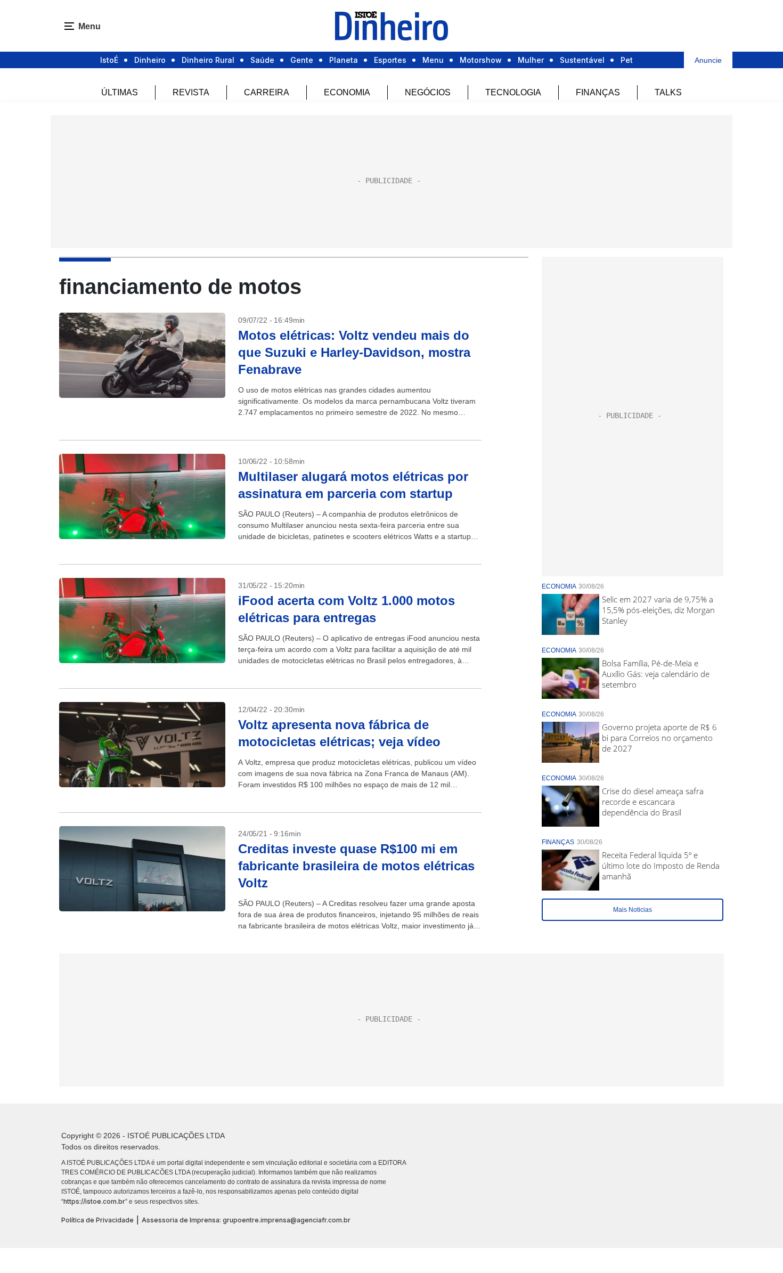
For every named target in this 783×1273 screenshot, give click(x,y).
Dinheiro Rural (208, 59)
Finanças (598, 92)
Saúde (262, 59)
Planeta (343, 59)
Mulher (531, 59)
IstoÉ (109, 59)
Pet (627, 59)
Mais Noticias (632, 909)
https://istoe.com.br (94, 1201)
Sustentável (582, 59)
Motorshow (481, 59)
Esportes (390, 59)
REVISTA (191, 92)
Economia (347, 92)
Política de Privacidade (97, 1220)
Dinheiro (150, 59)
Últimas (119, 92)
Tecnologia (513, 92)
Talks (668, 92)
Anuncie (708, 60)
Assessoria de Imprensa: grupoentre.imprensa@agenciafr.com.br (246, 1220)
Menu (433, 59)
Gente (301, 59)
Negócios (428, 92)
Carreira (266, 92)
